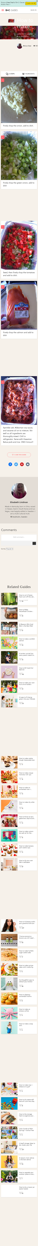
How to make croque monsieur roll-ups (26, 774)
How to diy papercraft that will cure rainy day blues (26, 1101)
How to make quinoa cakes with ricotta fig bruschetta (26, 967)
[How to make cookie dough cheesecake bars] (9, 762)
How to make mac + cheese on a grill (26, 1086)
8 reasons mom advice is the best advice (26, 1159)
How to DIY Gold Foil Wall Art (26, 669)
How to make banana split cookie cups (26, 847)
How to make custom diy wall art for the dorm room (26, 833)
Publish (34, 543)
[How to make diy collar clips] (9, 806)
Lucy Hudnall (24, 600)
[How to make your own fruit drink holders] (9, 686)
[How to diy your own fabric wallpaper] (9, 864)
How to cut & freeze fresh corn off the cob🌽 (26, 596)
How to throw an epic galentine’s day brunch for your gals (26, 818)
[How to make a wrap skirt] (9, 1027)
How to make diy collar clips (27, 803)
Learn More (31, 3)
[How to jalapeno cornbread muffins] (9, 998)
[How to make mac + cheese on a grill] (9, 1089)
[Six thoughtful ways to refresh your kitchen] (9, 984)
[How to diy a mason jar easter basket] (9, 1191)
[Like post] (13, 455)
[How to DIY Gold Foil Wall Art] (9, 672)
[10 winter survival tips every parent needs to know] (9, 657)
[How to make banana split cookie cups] (9, 850)
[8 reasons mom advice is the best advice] (9, 1162)
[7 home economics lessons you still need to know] (9, 940)
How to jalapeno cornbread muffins (25, 995)
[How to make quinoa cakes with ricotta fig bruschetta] (9, 969)
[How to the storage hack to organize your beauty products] (9, 1118)
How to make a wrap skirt (26, 1024)
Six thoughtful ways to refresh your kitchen (26, 981)
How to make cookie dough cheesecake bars (27, 759)
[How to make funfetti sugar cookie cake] (9, 955)
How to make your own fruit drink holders (27, 683)
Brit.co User (27, 46)
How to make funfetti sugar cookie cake (26, 951)
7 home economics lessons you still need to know (27, 938)
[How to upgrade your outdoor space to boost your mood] (9, 1176)
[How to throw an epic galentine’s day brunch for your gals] (9, 820)
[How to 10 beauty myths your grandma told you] (9, 925)
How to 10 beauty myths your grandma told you (27, 922)
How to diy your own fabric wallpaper (26, 861)
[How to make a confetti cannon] (9, 643)
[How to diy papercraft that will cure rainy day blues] (9, 1103)
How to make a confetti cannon (27, 640)
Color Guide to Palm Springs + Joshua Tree (26, 1129)
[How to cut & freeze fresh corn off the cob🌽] (9, 599)
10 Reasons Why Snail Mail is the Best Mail (26, 625)
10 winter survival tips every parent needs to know (26, 655)
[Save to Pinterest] (22, 464)
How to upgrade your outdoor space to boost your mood (27, 1174)
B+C (22, 615)
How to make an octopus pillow (24, 1010)
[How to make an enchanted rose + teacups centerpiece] (9, 791)
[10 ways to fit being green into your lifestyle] (9, 701)
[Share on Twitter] (16, 464)
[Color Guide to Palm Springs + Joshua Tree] (9, 1132)
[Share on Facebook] (10, 464)
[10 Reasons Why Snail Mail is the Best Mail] (9, 628)
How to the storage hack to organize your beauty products (26, 1115)
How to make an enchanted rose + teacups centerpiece (26, 789)
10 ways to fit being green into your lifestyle (27, 698)
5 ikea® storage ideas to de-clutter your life (27, 1144)
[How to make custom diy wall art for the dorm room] (9, 835)
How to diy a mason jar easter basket (27, 1188)
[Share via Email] (28, 464)
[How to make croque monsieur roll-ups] (9, 777)
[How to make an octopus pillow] (9, 1013)
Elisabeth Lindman (19, 502)
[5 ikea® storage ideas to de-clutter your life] (9, 1147)
